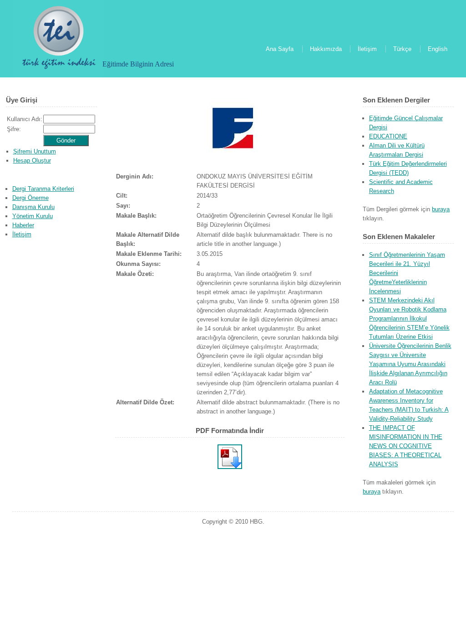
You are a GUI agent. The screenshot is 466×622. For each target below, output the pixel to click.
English (437, 49)
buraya (441, 209)
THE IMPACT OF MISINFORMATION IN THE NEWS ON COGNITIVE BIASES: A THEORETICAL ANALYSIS (405, 446)
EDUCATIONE (388, 136)
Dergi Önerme (30, 197)
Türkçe (402, 49)
